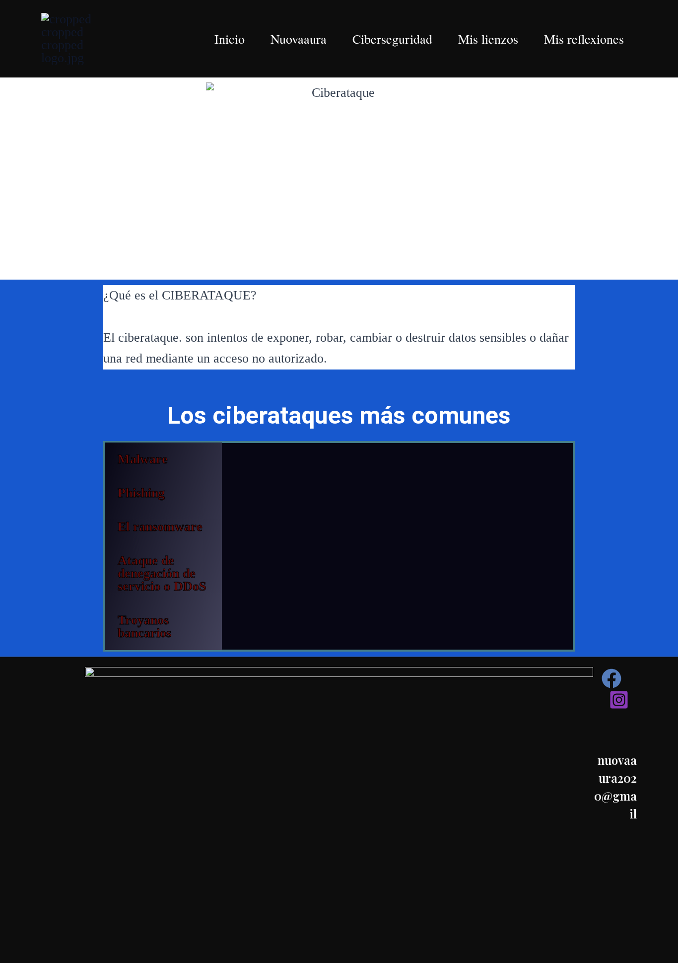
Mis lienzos (488, 38)
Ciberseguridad (392, 38)
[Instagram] (619, 700)
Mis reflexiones (584, 38)
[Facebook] (611, 678)
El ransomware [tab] (160, 526)
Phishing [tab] (141, 493)
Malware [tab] (143, 459)
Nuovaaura (299, 38)
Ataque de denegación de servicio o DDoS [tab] (162, 573)
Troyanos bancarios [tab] (144, 626)
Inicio (229, 38)
